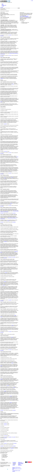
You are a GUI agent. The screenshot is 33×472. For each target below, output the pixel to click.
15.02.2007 (2, 410)
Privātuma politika (20, 463)
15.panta (8, 220)
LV (31, 0)
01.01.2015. (1, 332)
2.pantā (1, 316)
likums (28, 14)
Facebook (3, 459)
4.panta (12, 177)
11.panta (6, 272)
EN (32, 0)
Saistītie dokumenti (22, 20)
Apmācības (14, 464)
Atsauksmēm (14, 463)
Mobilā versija (20, 462)
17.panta (8, 385)
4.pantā (1, 365)
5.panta (17, 156)
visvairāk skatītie (4, 5)
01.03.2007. (1, 300)
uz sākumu (1, 7)
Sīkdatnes (19, 464)
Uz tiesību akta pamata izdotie (25, 22)
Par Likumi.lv (14, 462)
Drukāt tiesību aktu (4, 457)
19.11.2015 (9, 55)
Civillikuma (1, 78)
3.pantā (1, 101)
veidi (2, 3)
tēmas (2, 4)
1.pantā (15, 315)
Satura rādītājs (21, 19)
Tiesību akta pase (22, 12)
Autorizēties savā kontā (3, 9)
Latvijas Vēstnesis (27, 16)
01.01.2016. (1, 35)
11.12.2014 (9, 331)
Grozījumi (22, 21)
